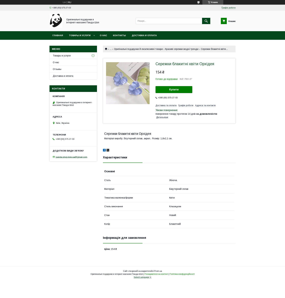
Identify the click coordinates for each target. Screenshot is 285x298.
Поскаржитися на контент (156, 274)
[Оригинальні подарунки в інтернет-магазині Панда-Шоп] (55, 27)
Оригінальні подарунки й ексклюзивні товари (138, 49)
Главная (57, 35)
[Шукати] (206, 21)
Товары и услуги (80, 35)
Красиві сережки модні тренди (181, 49)
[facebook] (104, 150)
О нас (103, 35)
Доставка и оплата (144, 35)
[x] (108, 150)
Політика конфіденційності (182, 274)
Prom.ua (158, 271)
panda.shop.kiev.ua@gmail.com (71, 157)
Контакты (119, 35)
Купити (174, 89)
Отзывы (57, 69)
